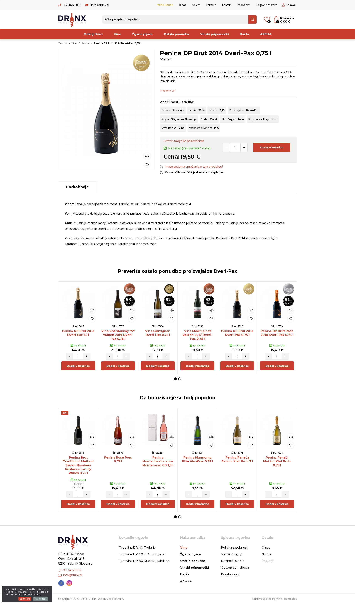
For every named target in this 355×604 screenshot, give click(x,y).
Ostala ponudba (176, 34)
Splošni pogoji (231, 554)
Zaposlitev (243, 5)
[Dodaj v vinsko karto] (147, 164)
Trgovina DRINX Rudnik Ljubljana (144, 561)
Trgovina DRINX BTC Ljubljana (142, 554)
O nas (182, 5)
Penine (85, 43)
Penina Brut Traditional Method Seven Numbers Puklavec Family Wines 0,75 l (78, 465)
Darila (244, 34)
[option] (106, 109)
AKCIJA (265, 34)
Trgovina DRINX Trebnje (137, 547)
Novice (196, 5)
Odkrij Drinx (93, 34)
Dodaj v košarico (271, 147)
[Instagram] (69, 583)
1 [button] (175, 378)
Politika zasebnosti (234, 547)
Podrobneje (77, 187)
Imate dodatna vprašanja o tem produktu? (194, 167)
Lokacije (211, 5)
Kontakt (226, 5)
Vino (117, 34)
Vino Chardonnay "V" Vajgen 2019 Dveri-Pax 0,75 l (118, 335)
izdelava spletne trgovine (267, 598)
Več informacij (41, 599)
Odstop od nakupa (235, 567)
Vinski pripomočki (214, 34)
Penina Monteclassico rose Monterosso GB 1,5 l (157, 461)
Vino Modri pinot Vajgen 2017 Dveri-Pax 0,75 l (197, 335)
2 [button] (179, 378)
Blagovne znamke (266, 5)
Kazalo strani (230, 574)
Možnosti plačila (232, 561)
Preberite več (168, 90)
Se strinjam (25, 599)
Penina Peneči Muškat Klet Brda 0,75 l (277, 461)
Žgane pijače (142, 34)
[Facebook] (61, 583)
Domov (62, 43)
